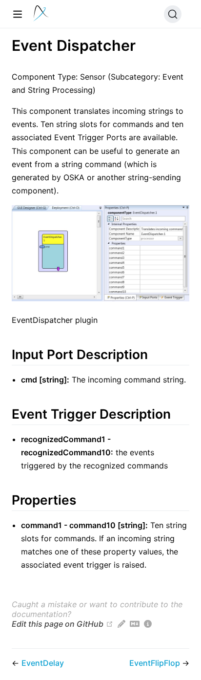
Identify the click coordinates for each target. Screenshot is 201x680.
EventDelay (42, 663)
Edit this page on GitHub (57, 624)
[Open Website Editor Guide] (121, 624)
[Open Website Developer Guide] (148, 624)
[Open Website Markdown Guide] (135, 624)
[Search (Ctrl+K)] (172, 14)
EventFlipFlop (155, 663)
